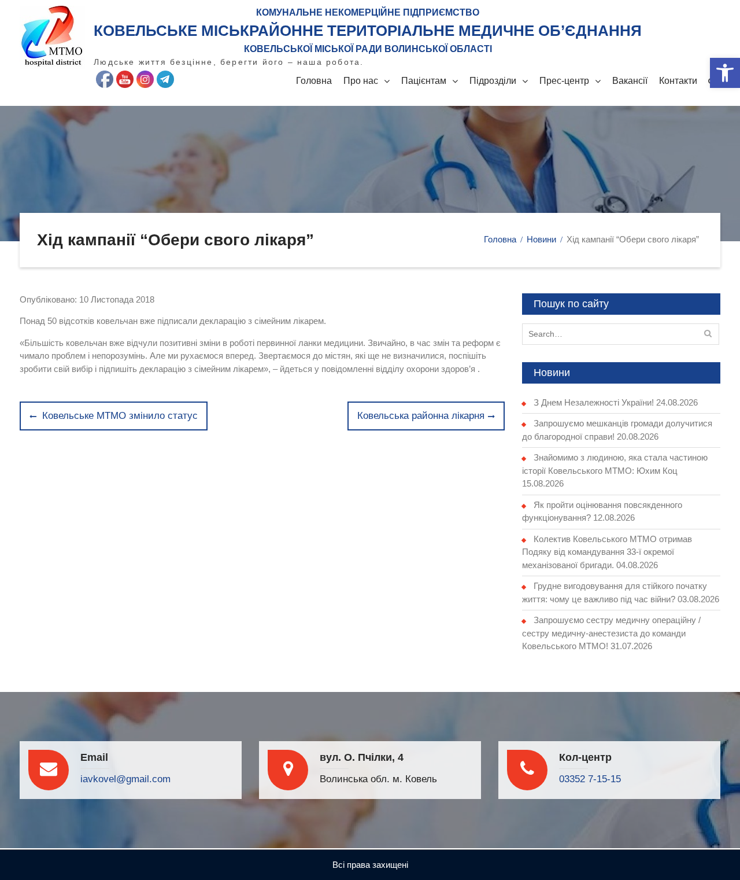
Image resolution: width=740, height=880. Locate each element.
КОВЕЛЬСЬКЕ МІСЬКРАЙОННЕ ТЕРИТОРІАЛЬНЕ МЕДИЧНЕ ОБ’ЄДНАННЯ (368, 30)
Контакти (678, 81)
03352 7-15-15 (590, 779)
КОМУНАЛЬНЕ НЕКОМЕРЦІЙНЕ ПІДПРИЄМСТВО (367, 12)
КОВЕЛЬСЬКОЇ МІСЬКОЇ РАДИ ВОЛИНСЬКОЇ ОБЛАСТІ (368, 49)
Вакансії (630, 81)
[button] (725, 73)
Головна (314, 81)
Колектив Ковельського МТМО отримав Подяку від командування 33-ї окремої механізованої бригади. (607, 552)
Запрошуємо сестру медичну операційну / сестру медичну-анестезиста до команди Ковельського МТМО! (611, 633)
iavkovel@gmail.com (125, 779)
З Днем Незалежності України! (594, 402)
